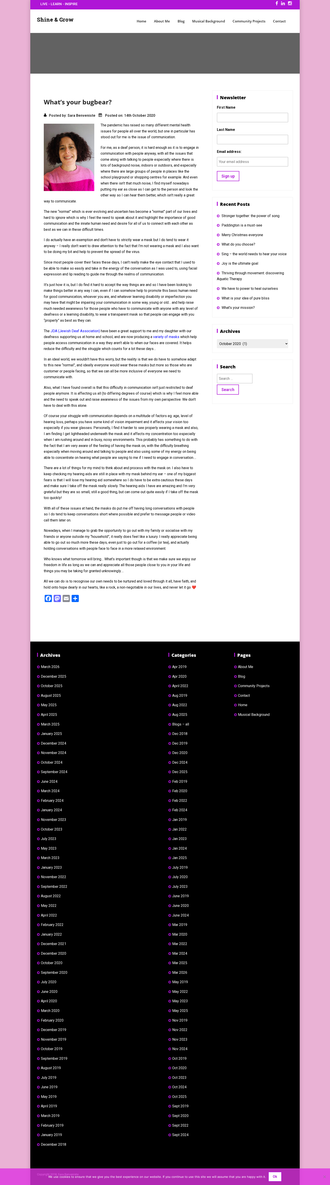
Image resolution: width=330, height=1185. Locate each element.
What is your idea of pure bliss (245, 298)
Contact (279, 21)
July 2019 (48, 1077)
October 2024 (51, 762)
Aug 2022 (179, 705)
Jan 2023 (179, 839)
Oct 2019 (179, 1058)
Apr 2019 (179, 667)
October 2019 (51, 1049)
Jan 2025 (179, 858)
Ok (275, 1176)
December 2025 (53, 676)
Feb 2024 (179, 810)
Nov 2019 (179, 1020)
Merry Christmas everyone (242, 235)
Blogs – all (180, 724)
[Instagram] (290, 4)
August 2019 (51, 1068)
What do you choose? (238, 244)
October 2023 (51, 829)
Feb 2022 (179, 800)
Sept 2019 (180, 1106)
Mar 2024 (179, 953)
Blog (181, 21)
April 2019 (49, 1106)
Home (141, 21)
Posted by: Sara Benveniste (72, 115)
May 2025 (49, 705)
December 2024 (53, 743)
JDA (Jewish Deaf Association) (75, 331)
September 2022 (54, 886)
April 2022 (49, 915)
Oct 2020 (179, 1068)
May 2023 (49, 848)
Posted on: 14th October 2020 (130, 115)
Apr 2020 (179, 676)
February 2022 (52, 925)
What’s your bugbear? (78, 102)
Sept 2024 (180, 1135)
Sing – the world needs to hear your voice (254, 254)
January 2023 (51, 867)
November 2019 (53, 1039)
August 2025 (51, 695)
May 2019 (49, 1097)
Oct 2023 (179, 1077)
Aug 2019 (179, 695)
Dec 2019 (179, 743)
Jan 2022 (179, 829)
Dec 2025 (179, 772)
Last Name (226, 130)
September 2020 (54, 972)
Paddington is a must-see (242, 225)
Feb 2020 (179, 791)
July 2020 (48, 982)
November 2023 (53, 820)
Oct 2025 (179, 1097)
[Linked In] (283, 4)
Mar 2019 (179, 925)
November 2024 (53, 753)
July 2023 (48, 839)
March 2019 (50, 1116)
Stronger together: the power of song (250, 216)
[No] (324, 1176)
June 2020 (49, 991)
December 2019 (53, 1030)
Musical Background (208, 21)
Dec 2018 (179, 734)
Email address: (229, 151)
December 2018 (53, 1144)
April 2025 (49, 714)
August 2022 (51, 896)
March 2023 (50, 858)
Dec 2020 (179, 753)
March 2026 (50, 667)
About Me (162, 21)
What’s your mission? (238, 308)
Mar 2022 (179, 944)
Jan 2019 (179, 820)
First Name (226, 107)
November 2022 (53, 877)
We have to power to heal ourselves (250, 288)
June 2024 (49, 781)
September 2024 (54, 772)
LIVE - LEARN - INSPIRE (59, 4)
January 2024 (51, 810)
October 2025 (51, 686)
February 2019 (52, 1125)
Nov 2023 (179, 1039)
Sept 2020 (180, 1116)
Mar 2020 (179, 934)
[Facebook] (276, 4)
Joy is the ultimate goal (240, 263)
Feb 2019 (179, 781)
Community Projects (249, 21)
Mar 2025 (179, 963)
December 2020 (53, 953)
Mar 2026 (179, 972)
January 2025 (51, 734)
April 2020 (49, 1001)
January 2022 (51, 934)
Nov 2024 (179, 1049)
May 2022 (49, 906)
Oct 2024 (179, 1087)
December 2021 (53, 944)
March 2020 (50, 1011)
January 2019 (51, 1135)
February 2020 (52, 1020)
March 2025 (50, 724)
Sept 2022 (180, 1125)
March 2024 (50, 791)
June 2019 (49, 1087)
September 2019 (54, 1058)
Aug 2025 (179, 714)
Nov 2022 (179, 1030)
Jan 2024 (179, 848)
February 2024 (52, 800)
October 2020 (51, 963)
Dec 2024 (179, 762)
